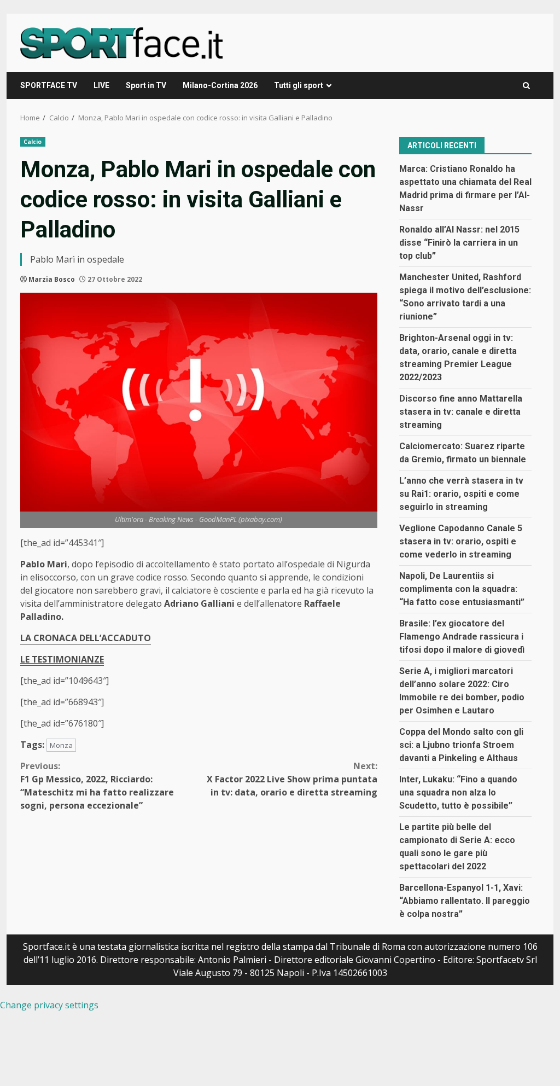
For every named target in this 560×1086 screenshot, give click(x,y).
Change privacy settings (49, 1005)
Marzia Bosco (51, 279)
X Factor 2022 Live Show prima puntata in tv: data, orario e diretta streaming (292, 779)
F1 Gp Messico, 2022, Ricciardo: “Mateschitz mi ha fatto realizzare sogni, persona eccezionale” (97, 785)
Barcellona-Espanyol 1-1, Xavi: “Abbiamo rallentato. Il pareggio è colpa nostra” (464, 900)
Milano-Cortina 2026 (220, 85)
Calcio (33, 142)
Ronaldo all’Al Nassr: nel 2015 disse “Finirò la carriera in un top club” (459, 242)
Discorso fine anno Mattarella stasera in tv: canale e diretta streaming (460, 411)
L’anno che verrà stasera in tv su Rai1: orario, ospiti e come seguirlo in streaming (461, 493)
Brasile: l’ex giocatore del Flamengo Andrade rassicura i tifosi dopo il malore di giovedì (461, 636)
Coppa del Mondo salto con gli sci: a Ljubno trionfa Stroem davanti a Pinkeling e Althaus (461, 745)
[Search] (526, 85)
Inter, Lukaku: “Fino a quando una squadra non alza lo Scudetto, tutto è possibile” (458, 792)
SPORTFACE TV (48, 85)
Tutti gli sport (298, 85)
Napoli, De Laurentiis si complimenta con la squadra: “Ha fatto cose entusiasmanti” (461, 589)
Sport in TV (146, 85)
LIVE (101, 85)
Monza (61, 745)
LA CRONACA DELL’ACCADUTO (85, 638)
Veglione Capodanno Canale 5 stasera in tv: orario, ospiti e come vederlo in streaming (460, 541)
